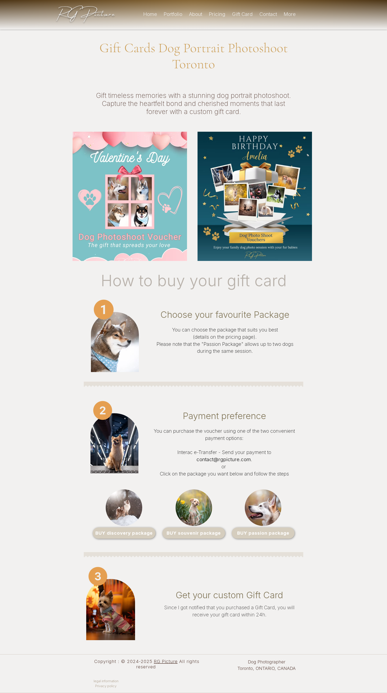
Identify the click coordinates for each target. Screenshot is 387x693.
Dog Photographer (266, 662)
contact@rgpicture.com (223, 459)
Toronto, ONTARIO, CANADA (266, 668)
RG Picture (166, 661)
